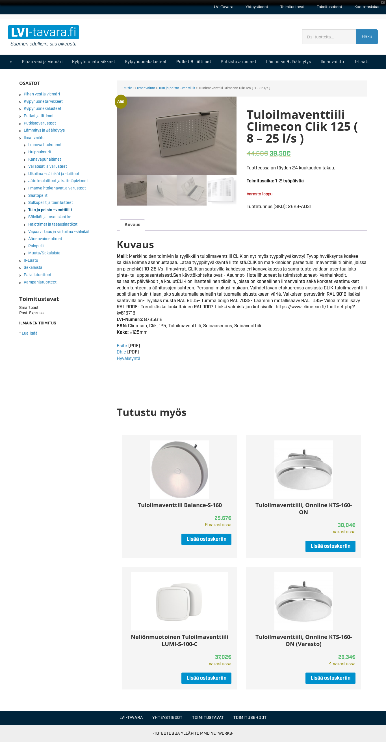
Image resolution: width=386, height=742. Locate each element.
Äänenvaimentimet (45, 238)
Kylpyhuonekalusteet (42, 108)
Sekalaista (33, 267)
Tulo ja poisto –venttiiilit (177, 88)
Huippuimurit (39, 152)
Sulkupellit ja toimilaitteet (50, 202)
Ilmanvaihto (146, 88)
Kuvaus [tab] (132, 225)
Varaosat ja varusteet (47, 166)
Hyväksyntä (128, 359)
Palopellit (36, 246)
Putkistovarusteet (40, 123)
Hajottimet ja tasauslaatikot (52, 224)
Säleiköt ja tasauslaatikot (50, 217)
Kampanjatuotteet (40, 282)
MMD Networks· (216, 733)
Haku (367, 37)
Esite (122, 346)
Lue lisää (30, 333)
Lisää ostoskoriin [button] (206, 539)
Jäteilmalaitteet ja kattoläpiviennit (58, 181)
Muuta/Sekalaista (44, 253)
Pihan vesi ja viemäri (42, 94)
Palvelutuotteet (37, 275)
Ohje (121, 352)
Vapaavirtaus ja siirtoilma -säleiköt (59, 231)
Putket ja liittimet (39, 116)
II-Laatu (31, 260)
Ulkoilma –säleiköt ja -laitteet (53, 173)
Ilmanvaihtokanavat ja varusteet (57, 188)
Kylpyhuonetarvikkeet (43, 101)
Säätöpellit (37, 195)
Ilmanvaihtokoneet (45, 144)
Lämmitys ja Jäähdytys (44, 130)
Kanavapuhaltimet (44, 159)
